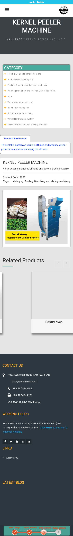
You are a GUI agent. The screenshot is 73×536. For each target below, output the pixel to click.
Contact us (11, 458)
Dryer (9, 96)
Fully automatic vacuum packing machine (27, 124)
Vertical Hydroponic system (20, 119)
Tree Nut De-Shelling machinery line (24, 74)
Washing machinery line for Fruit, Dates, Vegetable (31, 91)
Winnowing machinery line (19, 102)
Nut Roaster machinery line (20, 79)
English (40, 2)
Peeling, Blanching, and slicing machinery (27, 85)
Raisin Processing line (18, 107)
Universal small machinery (20, 113)
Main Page (14, 39)
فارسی (32, 2)
